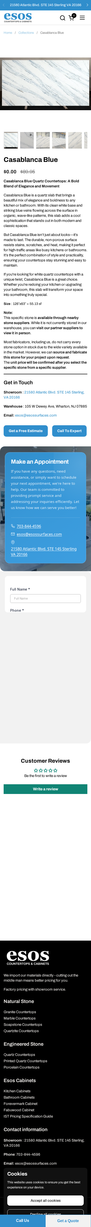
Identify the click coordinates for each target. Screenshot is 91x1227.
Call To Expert (69, 431)
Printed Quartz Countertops (25, 1061)
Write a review (45, 789)
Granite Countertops (20, 1012)
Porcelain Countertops (22, 1067)
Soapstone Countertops (23, 1025)
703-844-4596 (29, 526)
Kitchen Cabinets (17, 1091)
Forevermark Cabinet (20, 1104)
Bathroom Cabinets (19, 1097)
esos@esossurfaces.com (36, 415)
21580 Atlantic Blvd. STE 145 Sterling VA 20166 (45, 5)
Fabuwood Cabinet (19, 1110)
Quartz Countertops (19, 1055)
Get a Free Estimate (26, 431)
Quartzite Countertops (21, 1031)
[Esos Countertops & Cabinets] (18, 18)
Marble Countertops (20, 1018)
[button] (62, 18)
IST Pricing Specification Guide (28, 1116)
